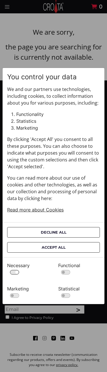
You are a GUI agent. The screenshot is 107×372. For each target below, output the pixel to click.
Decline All (53, 232)
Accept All (54, 247)
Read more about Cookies (35, 210)
